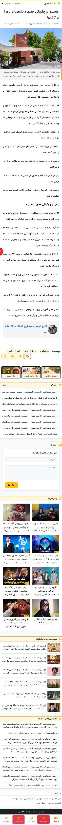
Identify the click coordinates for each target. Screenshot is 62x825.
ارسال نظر (11, 485)
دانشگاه (56, 23)
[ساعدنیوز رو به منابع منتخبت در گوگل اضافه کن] (27, 356)
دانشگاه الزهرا (30, 351)
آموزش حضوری (13, 351)
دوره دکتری (44, 351)
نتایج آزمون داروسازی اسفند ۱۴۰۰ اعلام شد (26, 329)
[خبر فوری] (1, 251)
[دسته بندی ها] (59, 3)
